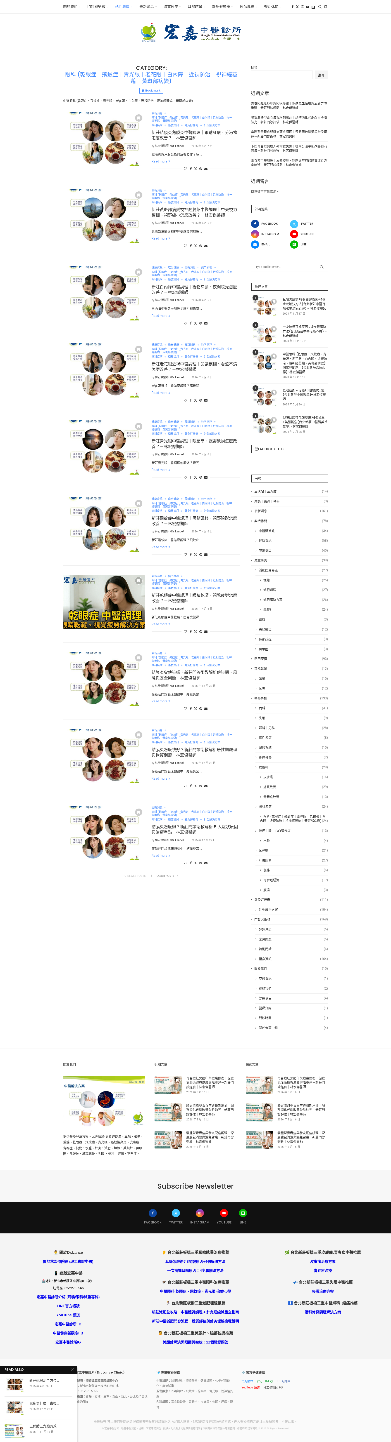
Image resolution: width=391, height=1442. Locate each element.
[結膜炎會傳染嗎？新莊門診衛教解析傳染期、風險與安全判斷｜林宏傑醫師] (104, 679)
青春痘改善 (295, 797)
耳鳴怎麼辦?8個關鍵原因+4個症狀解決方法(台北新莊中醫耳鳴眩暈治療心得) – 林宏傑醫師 (304, 304)
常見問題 (293, 939)
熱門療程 (291, 659)
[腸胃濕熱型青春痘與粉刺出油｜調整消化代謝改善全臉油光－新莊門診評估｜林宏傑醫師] (168, 1112)
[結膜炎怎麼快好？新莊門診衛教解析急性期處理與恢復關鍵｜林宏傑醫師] (104, 756)
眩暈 (293, 678)
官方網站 (247, 1381)
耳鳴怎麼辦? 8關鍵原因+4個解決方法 (195, 1261)
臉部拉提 (293, 639)
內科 (293, 708)
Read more (159, 161)
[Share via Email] (205, 169)
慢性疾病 (293, 737)
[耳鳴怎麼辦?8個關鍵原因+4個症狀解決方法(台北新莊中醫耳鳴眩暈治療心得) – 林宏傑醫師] (264, 306)
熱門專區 (122, 6)
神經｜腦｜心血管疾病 (293, 831)
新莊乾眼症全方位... (44, 1380)
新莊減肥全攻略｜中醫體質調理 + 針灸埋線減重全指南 (195, 1312)
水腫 (295, 840)
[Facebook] (292, 6)
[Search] (320, 6)
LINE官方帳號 (68, 1306)
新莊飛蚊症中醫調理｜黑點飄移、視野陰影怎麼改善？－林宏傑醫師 (194, 521)
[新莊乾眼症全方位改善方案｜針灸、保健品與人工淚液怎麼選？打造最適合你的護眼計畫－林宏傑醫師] (15, 1385)
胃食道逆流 (295, 880)
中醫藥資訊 (293, 531)
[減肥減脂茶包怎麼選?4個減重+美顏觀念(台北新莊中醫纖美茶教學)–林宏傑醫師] (264, 425)
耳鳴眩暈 (195, 6)
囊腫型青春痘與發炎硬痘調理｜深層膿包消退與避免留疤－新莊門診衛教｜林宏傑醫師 (210, 1137)
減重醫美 (171, 6)
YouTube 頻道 (68, 1315)
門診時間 (293, 1018)
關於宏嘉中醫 (293, 1028)
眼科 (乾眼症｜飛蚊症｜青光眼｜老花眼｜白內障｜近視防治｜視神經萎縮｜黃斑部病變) (294, 819)
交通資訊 (293, 978)
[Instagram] (302, 6)
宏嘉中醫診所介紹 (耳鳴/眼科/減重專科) (68, 1297)
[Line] (313, 6)
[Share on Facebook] (191, 169)
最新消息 (146, 6)
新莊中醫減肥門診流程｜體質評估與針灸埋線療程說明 (195, 1321)
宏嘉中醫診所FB (68, 1324)
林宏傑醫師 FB (273, 1387)
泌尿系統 (293, 747)
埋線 (295, 580)
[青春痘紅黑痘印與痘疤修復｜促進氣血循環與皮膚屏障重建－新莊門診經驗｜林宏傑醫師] (168, 1085)
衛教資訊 (293, 959)
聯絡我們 (293, 988)
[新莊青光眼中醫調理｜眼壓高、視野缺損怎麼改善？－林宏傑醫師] (104, 447)
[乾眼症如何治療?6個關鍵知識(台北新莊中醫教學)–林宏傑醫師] (264, 397)
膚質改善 (295, 787)
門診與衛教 (96, 6)
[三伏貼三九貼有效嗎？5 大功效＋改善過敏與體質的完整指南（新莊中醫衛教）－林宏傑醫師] (15, 1430)
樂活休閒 (291, 521)
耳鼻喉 (293, 850)
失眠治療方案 (323, 1291)
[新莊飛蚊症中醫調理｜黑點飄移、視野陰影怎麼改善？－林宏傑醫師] (104, 524)
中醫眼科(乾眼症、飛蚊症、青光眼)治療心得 (195, 1291)
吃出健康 (293, 550)
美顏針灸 (293, 629)
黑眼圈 (293, 649)
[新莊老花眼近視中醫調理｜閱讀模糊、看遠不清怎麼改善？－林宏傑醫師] (104, 370)
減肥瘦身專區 (293, 570)
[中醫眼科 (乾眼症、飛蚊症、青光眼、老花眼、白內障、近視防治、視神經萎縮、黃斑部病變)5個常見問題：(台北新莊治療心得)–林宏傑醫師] (264, 361)
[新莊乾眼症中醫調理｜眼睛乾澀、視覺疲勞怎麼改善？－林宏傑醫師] (104, 602)
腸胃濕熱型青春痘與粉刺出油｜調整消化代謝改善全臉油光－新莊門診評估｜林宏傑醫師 (210, 1110)
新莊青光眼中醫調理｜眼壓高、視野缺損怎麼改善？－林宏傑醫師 (194, 443)
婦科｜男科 (293, 728)
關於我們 (70, 6)
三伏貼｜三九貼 (291, 491)
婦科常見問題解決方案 (323, 1312)
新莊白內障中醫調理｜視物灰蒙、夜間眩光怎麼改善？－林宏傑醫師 (194, 289)
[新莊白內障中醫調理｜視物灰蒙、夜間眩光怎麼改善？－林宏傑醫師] (104, 293)
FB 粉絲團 (283, 1381)
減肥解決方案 (295, 600)
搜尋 (254, 67)
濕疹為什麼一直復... (44, 1403)
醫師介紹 (293, 1008)
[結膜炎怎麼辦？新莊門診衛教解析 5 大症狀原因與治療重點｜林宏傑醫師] (104, 833)
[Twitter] (297, 6)
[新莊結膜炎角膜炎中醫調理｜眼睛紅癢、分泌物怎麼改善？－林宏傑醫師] (104, 139)
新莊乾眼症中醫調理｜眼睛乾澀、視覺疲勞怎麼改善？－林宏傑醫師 (194, 598)
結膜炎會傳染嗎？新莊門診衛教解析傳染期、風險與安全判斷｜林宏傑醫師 (194, 675)
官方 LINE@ (265, 1381)
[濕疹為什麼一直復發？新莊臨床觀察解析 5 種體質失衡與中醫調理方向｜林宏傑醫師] (15, 1408)
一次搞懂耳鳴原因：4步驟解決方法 (195, 1271)
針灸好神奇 (221, 6)
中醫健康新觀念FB (68, 1333)
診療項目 (293, 998)
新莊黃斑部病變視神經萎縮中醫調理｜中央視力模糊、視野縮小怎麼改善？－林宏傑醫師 (194, 212)
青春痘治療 (323, 1271)
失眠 (293, 718)
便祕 (295, 870)
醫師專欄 (247, 6)
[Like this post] (185, 169)
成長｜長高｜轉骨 (291, 501)
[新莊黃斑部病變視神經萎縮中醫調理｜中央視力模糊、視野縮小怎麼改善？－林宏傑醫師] (104, 216)
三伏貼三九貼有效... (44, 1426)
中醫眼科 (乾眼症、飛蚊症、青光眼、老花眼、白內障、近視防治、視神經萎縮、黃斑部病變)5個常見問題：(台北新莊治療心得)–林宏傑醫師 (305, 363)
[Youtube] (307, 6)
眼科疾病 (293, 806)
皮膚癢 (295, 777)
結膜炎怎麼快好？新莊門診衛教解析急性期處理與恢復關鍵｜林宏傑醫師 (194, 752)
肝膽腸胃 (293, 860)
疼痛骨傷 (293, 757)
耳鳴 (293, 688)
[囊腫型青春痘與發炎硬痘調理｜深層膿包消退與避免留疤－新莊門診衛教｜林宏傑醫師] (168, 1140)
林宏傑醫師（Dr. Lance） (170, 146)
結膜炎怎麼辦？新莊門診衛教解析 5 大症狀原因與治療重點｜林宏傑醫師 (195, 829)
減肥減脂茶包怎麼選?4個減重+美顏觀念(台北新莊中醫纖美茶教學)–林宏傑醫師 (305, 422)
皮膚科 (293, 767)
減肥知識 (295, 590)
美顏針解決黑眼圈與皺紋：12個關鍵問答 (195, 1342)
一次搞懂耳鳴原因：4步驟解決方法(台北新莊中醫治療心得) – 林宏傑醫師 (305, 331)
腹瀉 (295, 890)
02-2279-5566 (89, 1391)
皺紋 (293, 619)
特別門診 (293, 949)
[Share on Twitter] (195, 169)
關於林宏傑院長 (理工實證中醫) (68, 1261)
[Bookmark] (325, 6)
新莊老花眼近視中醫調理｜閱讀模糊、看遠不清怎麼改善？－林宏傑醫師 (194, 366)
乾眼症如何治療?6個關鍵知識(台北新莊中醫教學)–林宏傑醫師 (304, 394)
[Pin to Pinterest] (200, 169)
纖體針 (295, 609)
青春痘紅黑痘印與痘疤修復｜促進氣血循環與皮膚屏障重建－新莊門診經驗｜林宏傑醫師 (210, 1082)
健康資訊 (293, 540)
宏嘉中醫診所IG (68, 1342)
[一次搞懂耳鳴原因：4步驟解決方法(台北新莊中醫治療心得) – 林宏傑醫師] (264, 334)
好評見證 (293, 929)
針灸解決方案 (293, 909)
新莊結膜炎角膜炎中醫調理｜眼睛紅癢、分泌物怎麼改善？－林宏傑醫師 (194, 135)
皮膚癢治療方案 (323, 1261)
